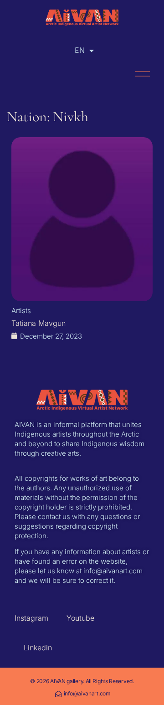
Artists (21, 310)
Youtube (80, 618)
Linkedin (38, 647)
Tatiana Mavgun (38, 323)
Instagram (31, 618)
